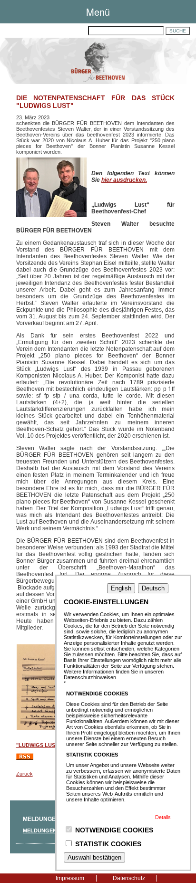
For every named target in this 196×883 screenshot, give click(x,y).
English (121, 588)
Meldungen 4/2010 (48, 830)
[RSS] (24, 758)
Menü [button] (98, 12)
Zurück (24, 774)
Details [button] (163, 817)
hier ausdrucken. (124, 180)
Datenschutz (129, 878)
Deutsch (153, 588)
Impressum (70, 878)
